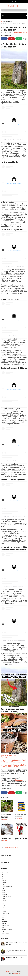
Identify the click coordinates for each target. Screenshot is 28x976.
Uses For (4, 935)
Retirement (5, 921)
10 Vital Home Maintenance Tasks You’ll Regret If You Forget (14, 761)
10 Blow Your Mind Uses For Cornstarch (20, 815)
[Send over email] (18, 38)
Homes (4, 900)
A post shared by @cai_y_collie (14, 335)
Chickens (4, 878)
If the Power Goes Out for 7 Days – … (15, 957)
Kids (3, 904)
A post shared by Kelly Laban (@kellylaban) (14, 586)
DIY (3, 888)
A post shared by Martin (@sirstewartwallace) (14, 460)
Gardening (4, 894)
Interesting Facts (7, 21)
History (4, 898)
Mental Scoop (14, 6)
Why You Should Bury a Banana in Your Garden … (15, 951)
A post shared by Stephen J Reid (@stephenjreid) (14, 266)
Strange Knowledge (7, 929)
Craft (3, 884)
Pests (3, 915)
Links (3, 908)
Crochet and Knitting (7, 886)
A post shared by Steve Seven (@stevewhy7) (14, 405)
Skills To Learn (5, 925)
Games (4, 892)
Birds (3, 875)
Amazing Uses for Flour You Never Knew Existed (6, 837)
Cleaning (4, 882)
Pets (3, 917)
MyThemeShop (16, 973)
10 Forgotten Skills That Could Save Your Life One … (16, 943)
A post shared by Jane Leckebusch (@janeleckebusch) (14, 199)
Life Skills (4, 906)
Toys (3, 931)
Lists (3, 909)
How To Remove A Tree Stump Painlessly (12, 756)
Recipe (4, 919)
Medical (4, 911)
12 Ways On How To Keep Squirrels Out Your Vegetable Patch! (6, 816)
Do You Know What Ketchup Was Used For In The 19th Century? (21, 838)
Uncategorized (5, 933)
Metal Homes (5, 913)
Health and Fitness (6, 896)
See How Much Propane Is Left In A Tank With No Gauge (13, 766)
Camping (4, 877)
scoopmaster (4, 840)
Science (4, 923)
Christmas (4, 880)
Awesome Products (7, 873)
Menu (3, 16)
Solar (3, 927)
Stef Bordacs (4, 819)
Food (3, 890)
